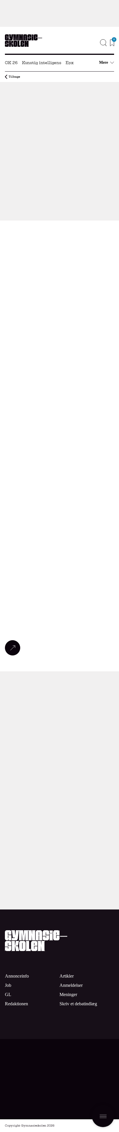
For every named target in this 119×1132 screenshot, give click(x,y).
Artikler (67, 976)
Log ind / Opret (87, 847)
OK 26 (11, 63)
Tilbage (14, 77)
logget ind (61, 699)
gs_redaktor (14, 212)
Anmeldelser (71, 985)
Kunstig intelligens (41, 63)
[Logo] (23, 40)
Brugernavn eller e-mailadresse (59, 808)
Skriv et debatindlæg (78, 1003)
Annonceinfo (92, 53)
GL (8, 994)
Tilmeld (95, 1094)
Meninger (68, 994)
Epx (70, 63)
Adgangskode (59, 836)
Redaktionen (16, 1003)
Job (106, 44)
